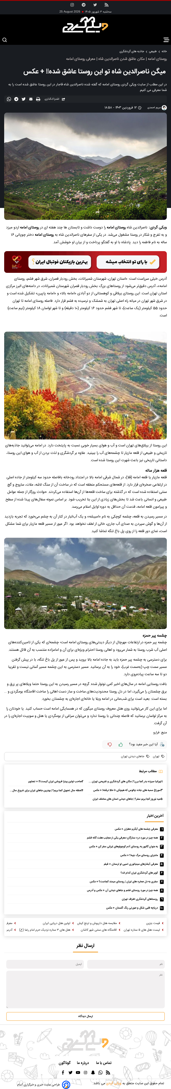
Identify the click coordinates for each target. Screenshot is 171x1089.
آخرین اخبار (155, 816)
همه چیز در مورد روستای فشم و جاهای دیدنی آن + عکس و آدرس (122, 890)
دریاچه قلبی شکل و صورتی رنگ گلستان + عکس (132, 908)
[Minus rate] (110, 745)
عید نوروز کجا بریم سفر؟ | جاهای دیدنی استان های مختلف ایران (127, 799)
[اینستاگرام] (72, 6)
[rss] (106, 6)
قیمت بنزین (153, 923)
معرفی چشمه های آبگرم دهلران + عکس (136, 829)
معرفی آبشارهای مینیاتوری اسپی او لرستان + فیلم (131, 864)
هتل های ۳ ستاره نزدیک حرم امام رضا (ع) (44, 930)
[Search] (5, 40)
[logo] (85, 24)
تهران (155, 756)
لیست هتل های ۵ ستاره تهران (142, 930)
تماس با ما (104, 1063)
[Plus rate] (121, 745)
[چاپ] (38, 99)
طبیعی (153, 51)
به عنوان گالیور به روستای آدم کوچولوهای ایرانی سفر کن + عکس (123, 847)
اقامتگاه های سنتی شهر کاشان (99, 930)
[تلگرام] (84, 6)
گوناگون (65, 1063)
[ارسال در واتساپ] (9, 100)
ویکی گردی (113, 1083)
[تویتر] (95, 6)
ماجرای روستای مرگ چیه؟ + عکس (139, 855)
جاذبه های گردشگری (131, 51)
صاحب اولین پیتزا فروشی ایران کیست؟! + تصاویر (55, 781)
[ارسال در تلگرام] (16, 100)
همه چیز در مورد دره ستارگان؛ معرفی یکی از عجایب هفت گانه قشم (122, 838)
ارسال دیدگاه (85, 1016)
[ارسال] (31, 100)
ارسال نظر (85, 946)
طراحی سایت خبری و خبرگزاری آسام (38, 1084)
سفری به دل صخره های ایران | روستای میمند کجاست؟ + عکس (124, 882)
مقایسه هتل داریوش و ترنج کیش (97, 923)
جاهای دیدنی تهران (132, 756)
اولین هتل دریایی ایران (56, 923)
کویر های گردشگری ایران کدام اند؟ (139, 873)
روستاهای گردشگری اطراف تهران (140, 899)
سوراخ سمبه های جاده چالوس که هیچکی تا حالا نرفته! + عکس (127, 790)
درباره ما (83, 1063)
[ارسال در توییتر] (24, 100)
